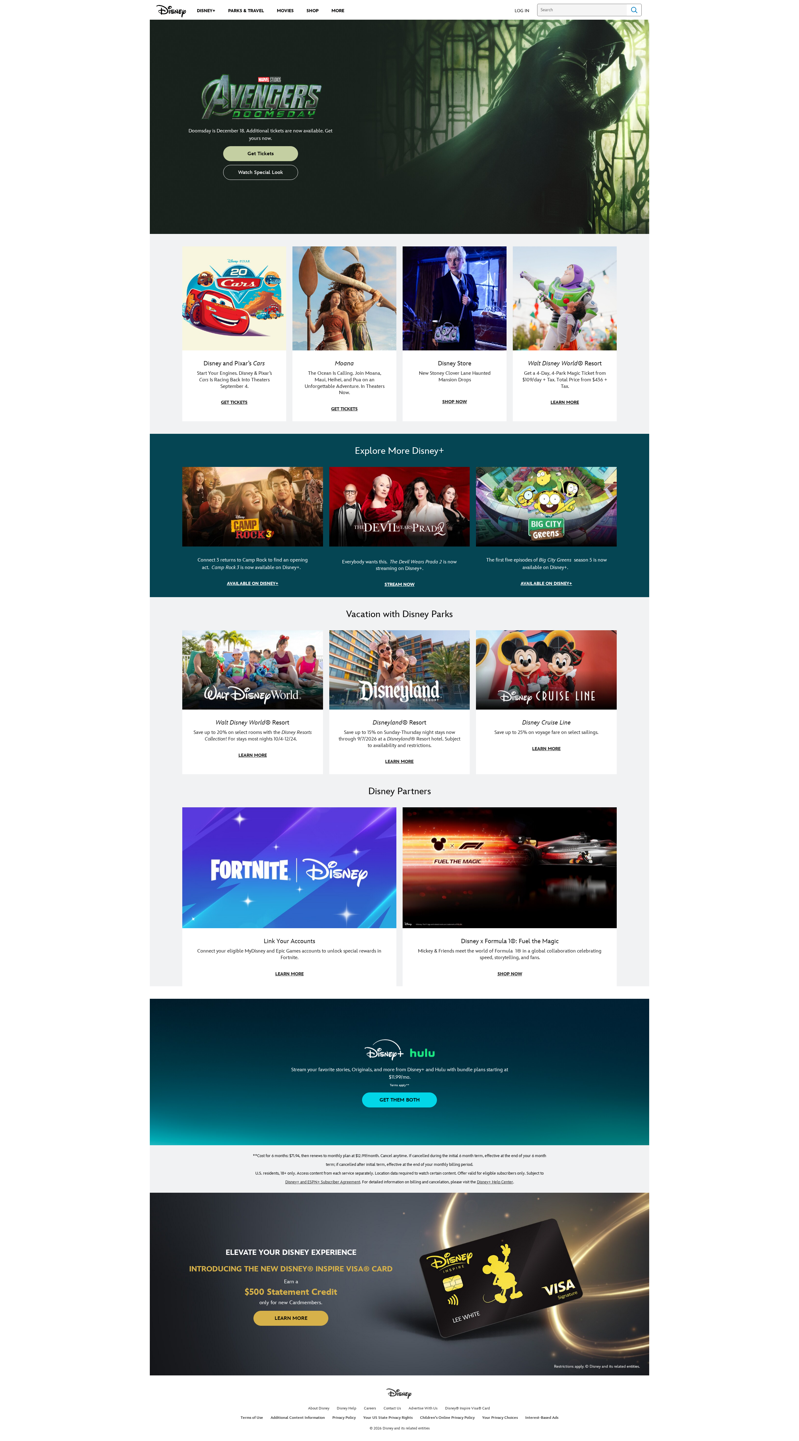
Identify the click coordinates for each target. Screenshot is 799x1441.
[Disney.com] (171, 11)
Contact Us (392, 1408)
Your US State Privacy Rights (388, 1417)
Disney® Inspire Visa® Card (467, 1408)
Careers (370, 1408)
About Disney (318, 1408)
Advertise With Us (423, 1408)
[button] (525, 10)
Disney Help (346, 1408)
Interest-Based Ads (541, 1417)
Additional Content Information (298, 1417)
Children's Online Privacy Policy (447, 1417)
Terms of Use (252, 1417)
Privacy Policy (344, 1417)
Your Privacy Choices (500, 1417)
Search (634, 10)
